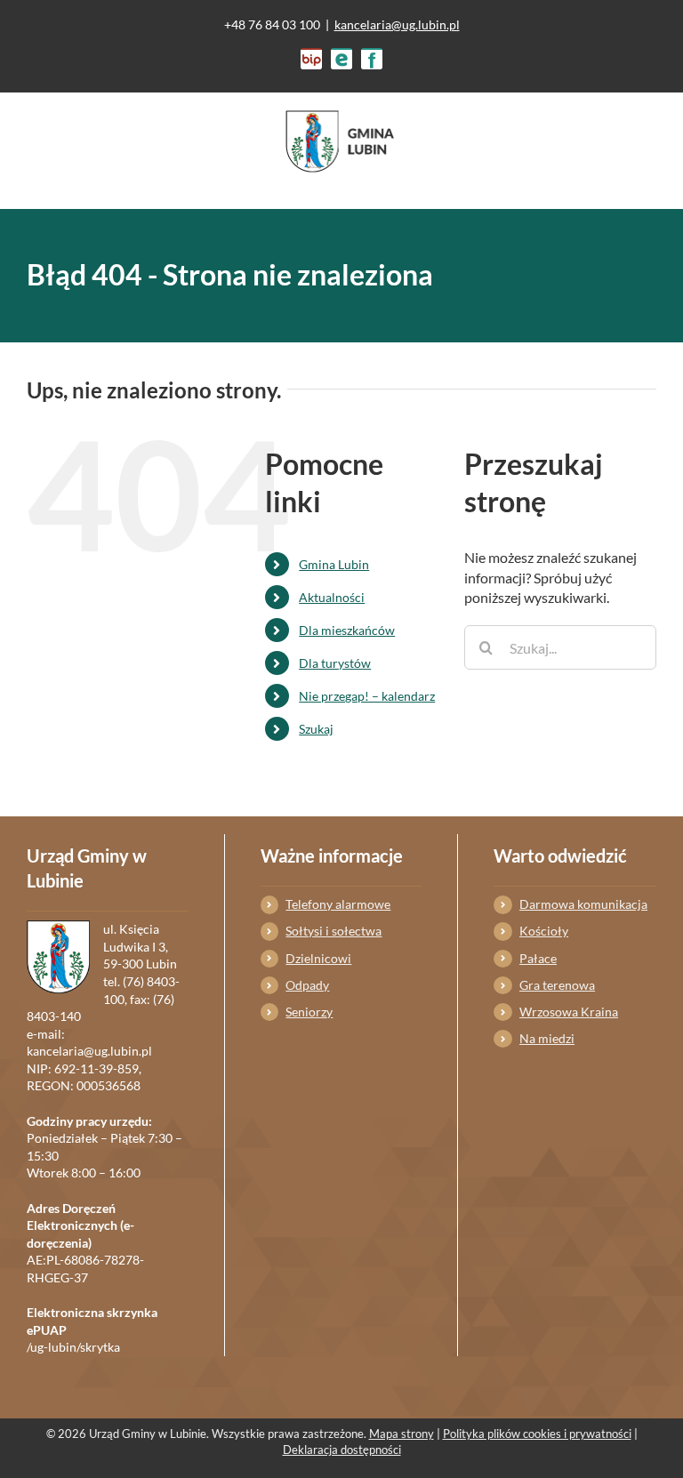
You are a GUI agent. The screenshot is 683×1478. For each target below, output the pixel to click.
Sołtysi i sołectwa (333, 930)
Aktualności (332, 597)
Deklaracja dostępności (342, 1449)
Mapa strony (401, 1433)
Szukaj (316, 728)
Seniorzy (309, 1011)
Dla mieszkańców (347, 630)
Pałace (538, 958)
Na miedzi (547, 1038)
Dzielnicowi (318, 958)
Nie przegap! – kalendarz (367, 695)
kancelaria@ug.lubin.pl (397, 24)
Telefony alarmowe (337, 904)
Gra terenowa (557, 984)
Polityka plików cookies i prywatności (537, 1433)
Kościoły (543, 930)
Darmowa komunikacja (583, 904)
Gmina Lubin (334, 564)
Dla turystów (335, 663)
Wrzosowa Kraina (568, 1011)
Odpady (307, 984)
